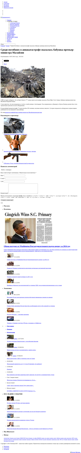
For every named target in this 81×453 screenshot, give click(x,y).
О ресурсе (6, 3)
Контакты (6, 6)
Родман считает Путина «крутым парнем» (18, 403)
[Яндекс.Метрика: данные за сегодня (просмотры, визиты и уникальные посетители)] (75, 452)
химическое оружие (55, 439)
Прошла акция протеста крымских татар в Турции (20, 420)
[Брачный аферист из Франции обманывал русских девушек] (16, 150)
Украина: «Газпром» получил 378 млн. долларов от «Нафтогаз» (24, 323)
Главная (9, 20)
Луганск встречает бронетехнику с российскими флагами (22, 341)
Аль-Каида (13, 27)
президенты (69, 438)
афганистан (49, 439)
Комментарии (11, 332)
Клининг (9, 369)
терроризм (29, 439)
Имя (2, 175)
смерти (54, 438)
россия (14, 438)
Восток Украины (14, 24)
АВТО (9, 40)
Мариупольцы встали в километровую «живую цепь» (21, 350)
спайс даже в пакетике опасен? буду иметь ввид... (20, 385)
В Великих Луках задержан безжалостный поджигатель (19, 163)
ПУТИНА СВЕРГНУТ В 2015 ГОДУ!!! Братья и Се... (21, 391)
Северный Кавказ (15, 23)
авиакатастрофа (9, 112)
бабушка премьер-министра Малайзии (23, 112)
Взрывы (12, 30)
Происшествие (16, 439)
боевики (18, 438)
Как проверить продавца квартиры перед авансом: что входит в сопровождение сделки (30, 374)
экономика (6, 439)
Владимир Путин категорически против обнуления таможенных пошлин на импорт (30, 297)
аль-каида (45, 439)
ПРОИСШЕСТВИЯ (12, 37)
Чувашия (65, 439)
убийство (33, 439)
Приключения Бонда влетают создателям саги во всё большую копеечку (26, 411)
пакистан (69, 439)
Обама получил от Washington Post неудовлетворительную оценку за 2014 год (28, 259)
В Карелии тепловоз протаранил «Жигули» (15, 134)
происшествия (38, 112)
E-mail (3, 178)
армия (48, 438)
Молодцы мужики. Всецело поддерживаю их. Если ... (21, 380)
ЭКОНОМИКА (11, 34)
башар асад (10, 439)
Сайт (2, 181)
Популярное (10, 326)
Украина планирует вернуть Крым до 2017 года (20, 276)
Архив (5, 2)
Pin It (5, 64)
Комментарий (4, 193)
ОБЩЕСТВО (10, 35)
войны (35, 438)
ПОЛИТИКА (10, 33)
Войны (12, 31)
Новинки (9, 329)
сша (45, 438)
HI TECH (9, 38)
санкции (76, 439)
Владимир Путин (7, 441)
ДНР (61, 439)
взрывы (43, 438)
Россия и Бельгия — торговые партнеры (18, 314)
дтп (33, 438)
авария (20, 439)
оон (62, 439)
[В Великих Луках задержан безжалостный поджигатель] (16, 162)
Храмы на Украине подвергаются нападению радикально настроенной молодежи (29, 268)
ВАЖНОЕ (39, 438)
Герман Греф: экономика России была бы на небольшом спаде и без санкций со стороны (31, 306)
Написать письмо (8, 7)
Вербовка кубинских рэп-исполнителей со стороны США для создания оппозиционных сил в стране (34, 285)
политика (51, 438)
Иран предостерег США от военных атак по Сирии (21, 358)
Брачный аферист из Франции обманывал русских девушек (20, 151)
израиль (73, 439)
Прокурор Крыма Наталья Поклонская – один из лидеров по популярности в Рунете (30, 428)
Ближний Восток (14, 25)
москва (75, 438)
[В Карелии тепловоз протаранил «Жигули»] (14, 132)
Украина (11, 438)
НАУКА (9, 41)
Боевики (12, 28)
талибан (12, 441)
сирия (65, 438)
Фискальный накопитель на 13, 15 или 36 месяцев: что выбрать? (24, 364)
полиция (62, 438)
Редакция (6, 4)
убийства (58, 438)
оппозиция (24, 439)
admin (15, 338)
